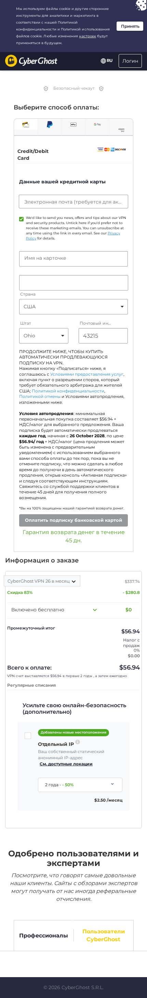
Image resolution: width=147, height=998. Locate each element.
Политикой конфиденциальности (68, 391)
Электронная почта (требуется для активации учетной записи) (73, 202)
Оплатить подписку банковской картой (73, 520)
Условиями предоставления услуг (86, 374)
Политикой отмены (40, 396)
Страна (27, 294)
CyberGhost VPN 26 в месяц (39, 581)
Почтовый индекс (96, 323)
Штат (25, 323)
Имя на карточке (45, 258)
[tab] (26, 124)
